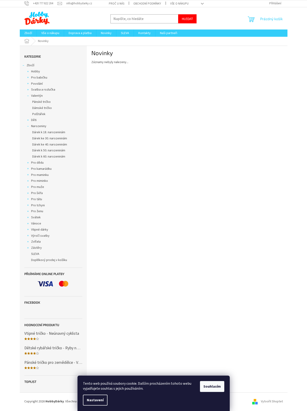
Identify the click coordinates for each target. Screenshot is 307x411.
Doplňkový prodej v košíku (49, 260)
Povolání (37, 83)
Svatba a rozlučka (43, 89)
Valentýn (37, 96)
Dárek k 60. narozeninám (48, 156)
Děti (34, 120)
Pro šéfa (37, 193)
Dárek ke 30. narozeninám (49, 138)
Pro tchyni (38, 205)
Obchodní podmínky (147, 4)
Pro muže (37, 187)
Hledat (187, 19)
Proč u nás (116, 4)
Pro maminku (40, 175)
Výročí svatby (40, 236)
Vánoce (36, 223)
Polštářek (38, 114)
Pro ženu (37, 211)
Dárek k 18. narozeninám (48, 132)
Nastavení (95, 400)
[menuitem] (28, 33)
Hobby (35, 71)
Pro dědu (37, 162)
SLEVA (35, 254)
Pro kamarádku (41, 169)
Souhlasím (212, 386)
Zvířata (36, 241)
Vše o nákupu (179, 4)
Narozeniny (38, 126)
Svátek (36, 217)
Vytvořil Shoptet (272, 401)
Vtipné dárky (39, 229)
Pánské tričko (41, 102)
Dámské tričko (42, 108)
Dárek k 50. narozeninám (48, 150)
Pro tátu (36, 199)
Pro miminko (39, 181)
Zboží (30, 65)
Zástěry (36, 248)
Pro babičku (39, 77)
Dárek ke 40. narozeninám (49, 144)
